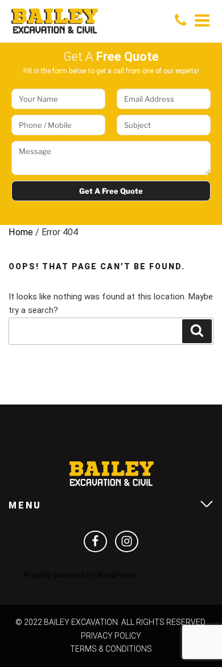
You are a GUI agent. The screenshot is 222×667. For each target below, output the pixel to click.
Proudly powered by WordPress (80, 575)
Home (21, 232)
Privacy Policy (111, 635)
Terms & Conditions (111, 648)
